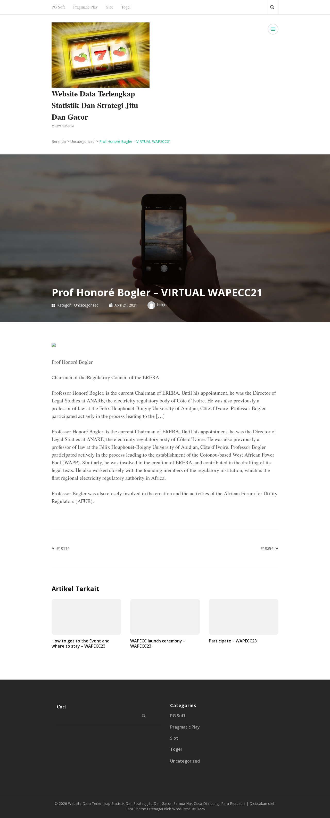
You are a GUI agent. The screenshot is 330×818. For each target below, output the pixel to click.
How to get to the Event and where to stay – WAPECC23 (81, 643)
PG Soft (58, 7)
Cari (61, 706)
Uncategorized (86, 305)
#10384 (267, 548)
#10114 (63, 548)
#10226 (198, 808)
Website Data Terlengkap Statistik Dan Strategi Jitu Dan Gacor (95, 105)
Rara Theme (135, 808)
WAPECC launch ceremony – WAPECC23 (157, 643)
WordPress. (181, 808)
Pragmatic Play (85, 7)
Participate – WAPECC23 (233, 641)
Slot (109, 7)
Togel (125, 7)
